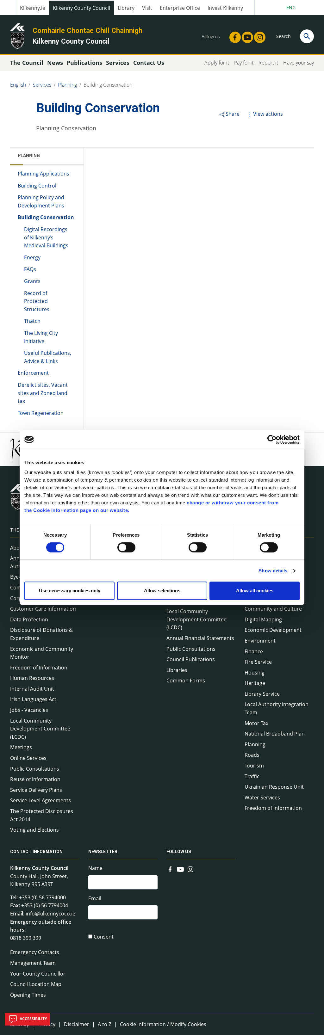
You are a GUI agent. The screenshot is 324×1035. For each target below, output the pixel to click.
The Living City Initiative (41, 337)
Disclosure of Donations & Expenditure (41, 634)
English (18, 84)
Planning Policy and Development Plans (41, 201)
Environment (260, 640)
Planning (67, 84)
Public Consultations (34, 768)
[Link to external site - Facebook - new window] (233, 35)
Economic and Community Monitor (41, 653)
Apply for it (216, 62)
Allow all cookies (254, 590)
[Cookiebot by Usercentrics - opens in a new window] (272, 439)
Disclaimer (76, 1024)
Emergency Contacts (34, 952)
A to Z (104, 1024)
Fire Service (258, 661)
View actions (268, 113)
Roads (252, 754)
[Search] (307, 36)
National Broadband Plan (275, 733)
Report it (268, 62)
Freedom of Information (38, 667)
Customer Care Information (43, 608)
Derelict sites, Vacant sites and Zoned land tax (43, 392)
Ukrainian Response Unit (274, 786)
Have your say (298, 62)
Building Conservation (108, 84)
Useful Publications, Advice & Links (47, 357)
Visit (147, 7)
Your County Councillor (37, 973)
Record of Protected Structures (36, 301)
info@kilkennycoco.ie (50, 913)
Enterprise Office (180, 7)
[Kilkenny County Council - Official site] (17, 35)
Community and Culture (273, 608)
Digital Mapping (263, 619)
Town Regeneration (41, 413)
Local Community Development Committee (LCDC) (40, 728)
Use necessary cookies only (69, 590)
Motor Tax (256, 723)
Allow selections (162, 590)
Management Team (33, 962)
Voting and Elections (34, 829)
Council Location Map (35, 984)
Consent (104, 936)
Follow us (178, 851)
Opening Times (28, 994)
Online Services (28, 758)
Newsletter (102, 851)
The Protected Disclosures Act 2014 (41, 815)
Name (95, 868)
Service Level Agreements (40, 800)
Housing (255, 672)
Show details (273, 570)
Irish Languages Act (33, 699)
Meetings (21, 747)
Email (94, 898)
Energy (32, 257)
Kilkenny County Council (81, 7)
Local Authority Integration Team (276, 708)
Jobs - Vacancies (29, 709)
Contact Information (36, 851)
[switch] (126, 547)
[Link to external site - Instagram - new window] (258, 35)
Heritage (255, 683)
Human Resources (32, 678)
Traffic (252, 776)
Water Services (262, 797)
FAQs (30, 269)
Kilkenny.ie (32, 7)
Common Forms (185, 680)
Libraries (176, 670)
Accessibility (33, 1018)
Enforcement (33, 372)
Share (233, 113)
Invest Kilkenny (225, 7)
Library (126, 7)
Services (42, 84)
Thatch (32, 320)
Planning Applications (43, 173)
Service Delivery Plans (36, 789)
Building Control (37, 185)
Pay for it (243, 62)
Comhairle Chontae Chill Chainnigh (87, 30)
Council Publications (190, 659)
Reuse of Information (35, 779)
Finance (254, 651)
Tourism (254, 765)
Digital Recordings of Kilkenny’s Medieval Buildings (46, 237)
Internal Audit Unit (32, 688)
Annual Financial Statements (200, 638)
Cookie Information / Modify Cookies (163, 1024)
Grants (32, 281)
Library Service (262, 693)
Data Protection (29, 619)
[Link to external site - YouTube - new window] (245, 35)
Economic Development (273, 629)
